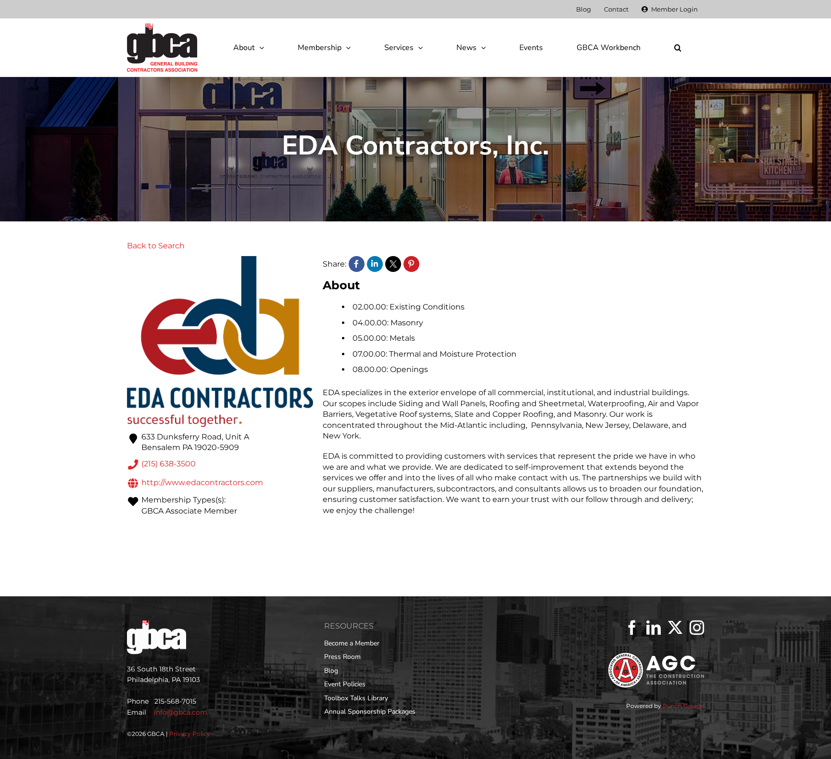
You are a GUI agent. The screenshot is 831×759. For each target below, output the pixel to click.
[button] (677, 48)
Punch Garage (683, 705)
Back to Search (156, 245)
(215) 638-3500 (168, 464)
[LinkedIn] (653, 627)
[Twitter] (675, 627)
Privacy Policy (189, 733)
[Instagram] (697, 627)
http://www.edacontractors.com (202, 482)
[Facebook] (632, 627)
